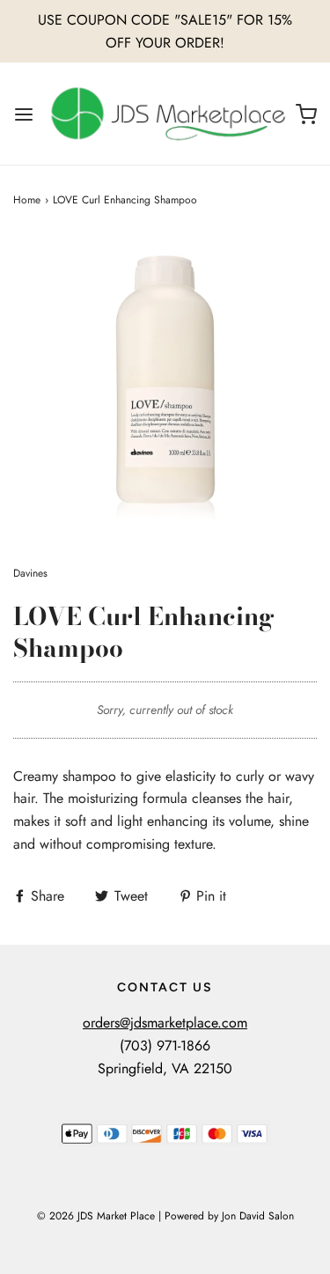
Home (26, 200)
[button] (165, 387)
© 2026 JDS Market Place (96, 1216)
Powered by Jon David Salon (229, 1216)
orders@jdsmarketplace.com (165, 1023)
